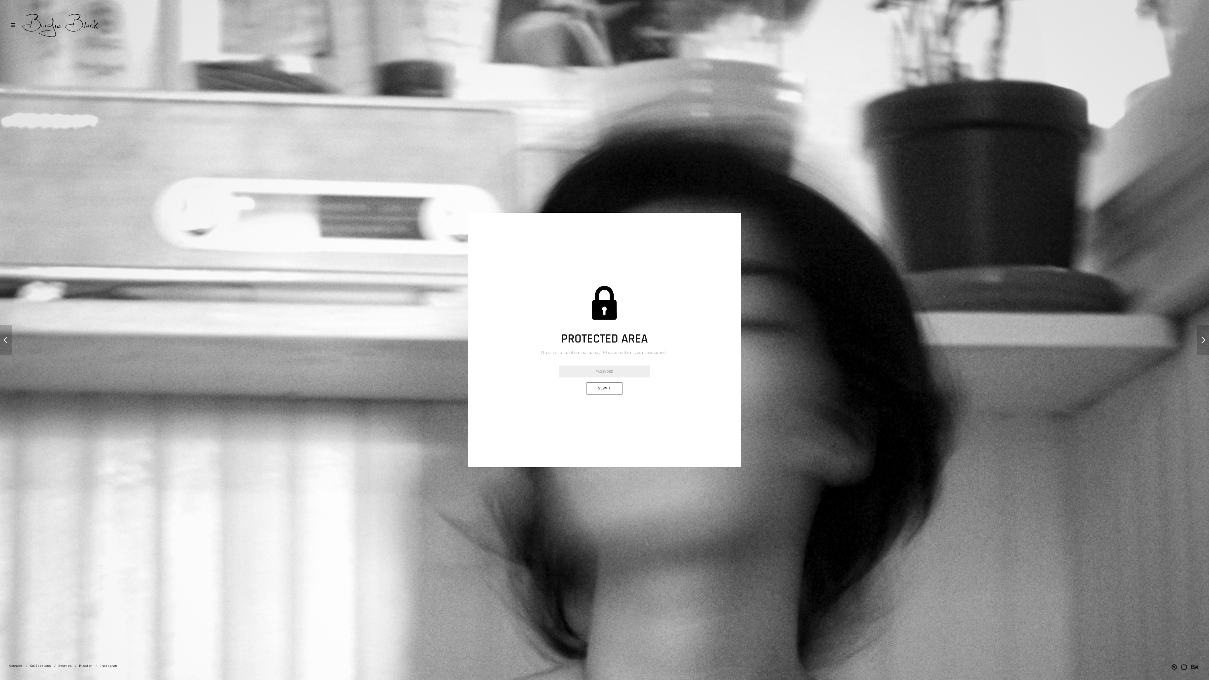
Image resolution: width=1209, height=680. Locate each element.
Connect (16, 665)
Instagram (108, 665)
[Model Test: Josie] (1203, 340)
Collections (40, 665)
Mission (86, 665)
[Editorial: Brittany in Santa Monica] (6, 340)
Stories (65, 665)
